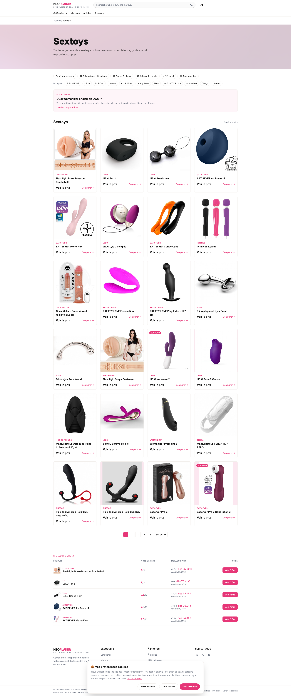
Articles (87, 13)
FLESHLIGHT (73, 83)
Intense (112, 83)
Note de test (148, 561)
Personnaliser (148, 686)
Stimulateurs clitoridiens (95, 76)
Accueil (57, 20)
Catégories (58, 13)
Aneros (217, 83)
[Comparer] (201, 5)
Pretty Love (143, 83)
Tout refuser (168, 686)
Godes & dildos (123, 76)
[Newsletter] (208, 654)
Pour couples (189, 76)
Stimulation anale (148, 76)
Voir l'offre (230, 570)
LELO (87, 83)
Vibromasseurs (66, 76)
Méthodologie (155, 660)
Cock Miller (126, 83)
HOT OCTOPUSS (172, 83)
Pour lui (170, 76)
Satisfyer (99, 83)
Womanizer (191, 83)
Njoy (156, 83)
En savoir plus (134, 678)
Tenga (205, 83)
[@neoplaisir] (196, 654)
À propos (99, 13)
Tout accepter (190, 686)
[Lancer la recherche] (191, 5)
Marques (75, 13)
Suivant (160, 534)
